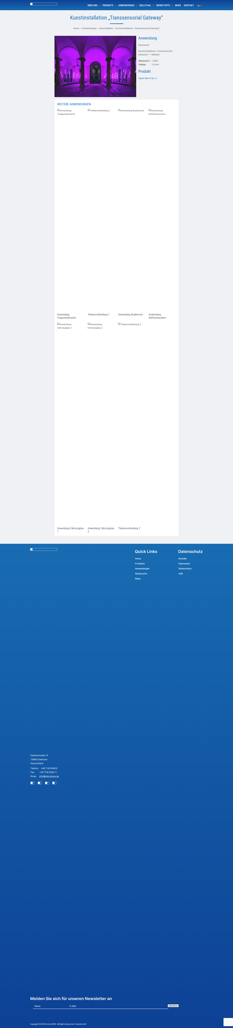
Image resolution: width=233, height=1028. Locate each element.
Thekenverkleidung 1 (99, 314)
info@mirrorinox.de (49, 776)
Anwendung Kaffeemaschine (157, 316)
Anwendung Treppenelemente (66, 316)
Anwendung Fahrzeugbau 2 (101, 530)
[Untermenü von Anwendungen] (136, 5)
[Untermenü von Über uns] (99, 5)
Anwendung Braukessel (130, 314)
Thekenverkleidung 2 (129, 528)
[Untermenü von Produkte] (115, 5)
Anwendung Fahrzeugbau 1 (70, 530)
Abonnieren (173, 1006)
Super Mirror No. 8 (147, 78)
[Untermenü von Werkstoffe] (172, 5)
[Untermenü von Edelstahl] (153, 5)
